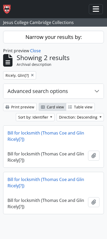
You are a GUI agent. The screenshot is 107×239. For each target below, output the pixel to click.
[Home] (9, 9)
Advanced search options (38, 91)
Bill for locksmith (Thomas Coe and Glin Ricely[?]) (46, 136)
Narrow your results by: (53, 36)
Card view (55, 106)
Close (35, 51)
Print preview (22, 106)
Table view (82, 106)
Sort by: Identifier (33, 117)
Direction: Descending (78, 117)
